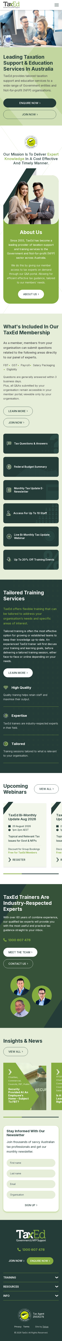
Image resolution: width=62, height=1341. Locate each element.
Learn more (17, 411)
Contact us (17, 963)
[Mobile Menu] (57, 5)
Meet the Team (19, 952)
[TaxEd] (11, 5)
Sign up (30, 1205)
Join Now (15, 1260)
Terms (26, 1326)
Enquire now (28, 103)
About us (30, 294)
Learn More (17, 672)
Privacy (17, 1326)
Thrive (45, 1326)
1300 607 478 (19, 940)
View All (45, 789)
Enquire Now (39, 1260)
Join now (29, 114)
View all (14, 1051)
